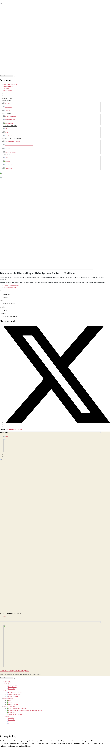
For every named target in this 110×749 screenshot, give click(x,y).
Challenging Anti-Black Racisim (12, 141)
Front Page (7, 98)
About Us (7, 157)
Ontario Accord (8, 103)
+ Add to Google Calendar (10, 285)
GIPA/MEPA (7, 100)
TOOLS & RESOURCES (10, 152)
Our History (6, 88)
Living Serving (8, 107)
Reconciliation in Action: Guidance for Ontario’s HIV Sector (19, 145)
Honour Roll (7, 110)
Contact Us (7, 161)
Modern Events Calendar (14, 429)
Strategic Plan (8, 168)
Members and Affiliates (10, 116)
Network (7, 113)
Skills (6, 128)
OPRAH (6, 132)
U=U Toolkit (7, 148)
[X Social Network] (56, 422)
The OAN (6, 155)
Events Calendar (8, 86)
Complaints (7, 619)
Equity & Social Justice (12, 138)
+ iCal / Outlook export (9, 287)
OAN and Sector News (10, 84)
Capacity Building (10, 126)
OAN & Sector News (10, 119)
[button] (14, 678)
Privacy (5, 616)
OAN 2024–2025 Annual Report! (14, 670)
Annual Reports (7, 90)
